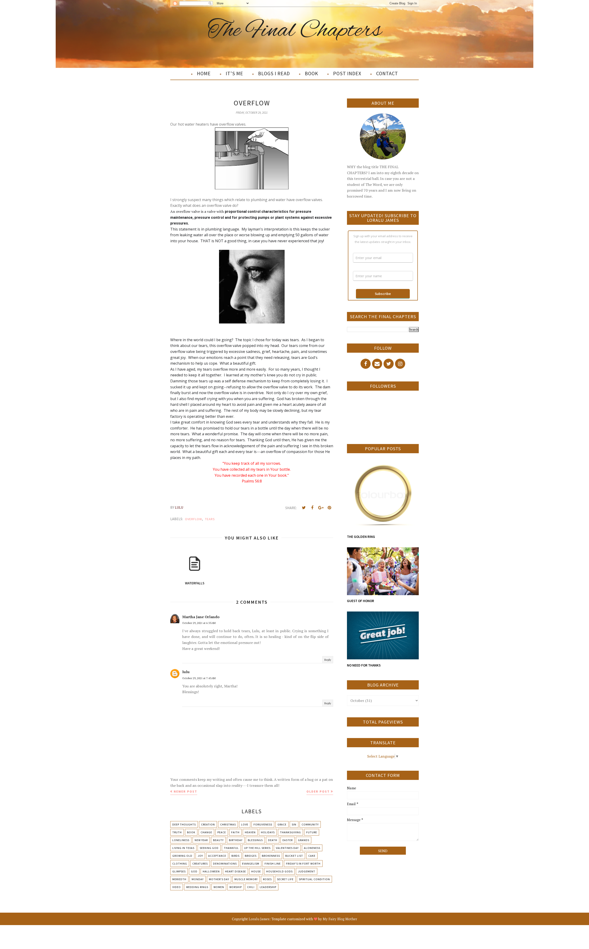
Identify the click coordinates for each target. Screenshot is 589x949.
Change (206, 832)
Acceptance (217, 855)
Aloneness (312, 848)
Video (176, 887)
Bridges (251, 855)
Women (219, 887)
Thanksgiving (290, 832)
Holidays (268, 832)
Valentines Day (287, 848)
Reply (327, 659)
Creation (208, 824)
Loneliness (180, 840)
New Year (201, 840)
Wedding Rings (197, 887)
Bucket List (294, 855)
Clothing (179, 863)
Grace (281, 824)
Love (244, 824)
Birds (235, 855)
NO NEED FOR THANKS (364, 665)
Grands (303, 840)
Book (191, 832)
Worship (235, 887)
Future (311, 832)
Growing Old (182, 855)
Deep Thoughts (184, 824)
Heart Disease (235, 871)
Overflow (193, 519)
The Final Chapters (295, 30)
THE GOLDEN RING (361, 536)
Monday (198, 879)
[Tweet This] (303, 507)
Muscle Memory (246, 879)
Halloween (211, 871)
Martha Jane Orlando (200, 616)
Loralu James (259, 919)
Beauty (218, 840)
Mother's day (219, 879)
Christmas (228, 824)
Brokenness (271, 855)
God (194, 871)
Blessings (255, 840)
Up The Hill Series (257, 848)
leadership (268, 887)
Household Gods (279, 871)
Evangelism (250, 863)
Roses (267, 879)
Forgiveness (263, 824)
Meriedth (179, 879)
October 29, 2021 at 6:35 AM (199, 623)
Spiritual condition (314, 879)
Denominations (225, 863)
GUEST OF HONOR (360, 601)
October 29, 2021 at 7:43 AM (199, 678)
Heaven (250, 832)
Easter (288, 840)
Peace (221, 832)
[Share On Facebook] (312, 507)
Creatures (200, 863)
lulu (186, 671)
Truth (177, 832)
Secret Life (285, 879)
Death (272, 840)
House (256, 871)
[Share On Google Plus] (320, 507)
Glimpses (179, 871)
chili (250, 887)
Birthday (236, 840)
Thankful (231, 848)
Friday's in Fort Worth (303, 863)
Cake (311, 855)
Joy (200, 855)
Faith (235, 832)
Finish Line (273, 863)
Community (310, 824)
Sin (294, 824)
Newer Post (185, 791)
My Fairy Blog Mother (340, 919)
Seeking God (209, 848)
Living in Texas (183, 848)
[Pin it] (329, 507)
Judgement (306, 871)
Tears (210, 519)
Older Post (318, 791)
